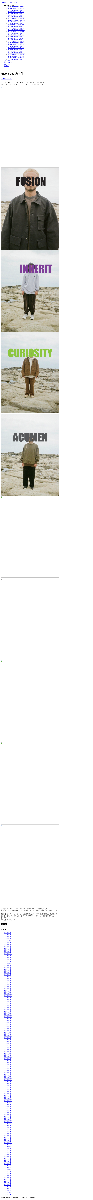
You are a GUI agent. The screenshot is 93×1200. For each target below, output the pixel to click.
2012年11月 (8, 1190)
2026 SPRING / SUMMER (16, 8)
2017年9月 (7, 1082)
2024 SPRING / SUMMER (16, 15)
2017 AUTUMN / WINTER (16, 36)
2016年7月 (7, 1108)
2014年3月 (7, 1160)
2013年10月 (8, 1169)
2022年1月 (7, 990)
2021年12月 (8, 992)
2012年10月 (8, 1192)
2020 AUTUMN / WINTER (16, 26)
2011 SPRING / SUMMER (16, 57)
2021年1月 (7, 1011)
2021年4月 (7, 1005)
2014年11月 (8, 1145)
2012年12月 (8, 1188)
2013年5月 (7, 1179)
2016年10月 (8, 1103)
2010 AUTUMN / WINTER (16, 59)
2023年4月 (7, 969)
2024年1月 (7, 961)
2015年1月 (7, 1141)
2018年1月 (7, 1074)
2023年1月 (7, 975)
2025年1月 (7, 952)
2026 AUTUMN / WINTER (16, 7)
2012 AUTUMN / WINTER (16, 53)
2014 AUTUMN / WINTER (16, 46)
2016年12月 (8, 1099)
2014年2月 (7, 1162)
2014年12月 (8, 1143)
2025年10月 (8, 940)
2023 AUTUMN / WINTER (16, 17)
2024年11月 (8, 954)
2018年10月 (8, 1057)
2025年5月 (7, 948)
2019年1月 (7, 1051)
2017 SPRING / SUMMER (16, 38)
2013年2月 (7, 1185)
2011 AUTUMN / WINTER (16, 56)
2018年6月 (7, 1064)
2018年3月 (7, 1070)
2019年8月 (7, 1040)
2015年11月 (8, 1122)
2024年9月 (7, 956)
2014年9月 (7, 1148)
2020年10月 (8, 1017)
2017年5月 (7, 1089)
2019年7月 (7, 1041)
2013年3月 (7, 1183)
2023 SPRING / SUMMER (16, 18)
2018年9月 (7, 1059)
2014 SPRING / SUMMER (16, 48)
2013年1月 (7, 1187)
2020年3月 (7, 1026)
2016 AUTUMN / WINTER (16, 39)
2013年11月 (8, 1167)
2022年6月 (7, 982)
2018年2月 (7, 1072)
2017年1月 (7, 1097)
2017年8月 (7, 1083)
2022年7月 (7, 980)
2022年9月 (7, 978)
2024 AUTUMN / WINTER (16, 13)
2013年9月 (7, 1171)
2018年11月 (8, 1055)
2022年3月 (7, 986)
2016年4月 (7, 1112)
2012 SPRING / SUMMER (16, 54)
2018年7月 (7, 1062)
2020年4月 (7, 1024)
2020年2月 (7, 1028)
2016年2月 (7, 1116)
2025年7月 (7, 946)
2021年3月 (7, 1007)
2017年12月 (8, 1076)
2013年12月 (8, 1166)
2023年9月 (7, 965)
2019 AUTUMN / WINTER (16, 30)
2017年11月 (8, 1078)
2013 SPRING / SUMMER (16, 51)
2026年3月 (7, 938)
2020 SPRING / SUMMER (16, 28)
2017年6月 (7, 1087)
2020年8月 (7, 1020)
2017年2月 (7, 1095)
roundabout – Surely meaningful (10, 2)
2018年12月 (8, 1053)
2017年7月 (7, 1085)
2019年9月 (7, 1038)
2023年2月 (7, 973)
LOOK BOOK (6, 79)
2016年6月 (7, 1110)
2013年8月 (7, 1173)
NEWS (6, 66)
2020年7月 (7, 1022)
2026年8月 (7, 933)
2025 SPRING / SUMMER (16, 12)
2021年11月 (8, 994)
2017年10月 (8, 1080)
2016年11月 (8, 1101)
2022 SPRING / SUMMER (16, 21)
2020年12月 (8, 1013)
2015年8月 (7, 1127)
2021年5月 (7, 1003)
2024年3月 (7, 959)
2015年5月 (7, 1133)
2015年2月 (7, 1139)
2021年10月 (8, 996)
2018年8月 (7, 1061)
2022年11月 (8, 977)
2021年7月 (7, 1001)
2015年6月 (7, 1131)
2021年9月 (7, 998)
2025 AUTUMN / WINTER (16, 10)
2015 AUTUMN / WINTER (16, 43)
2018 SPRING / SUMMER (16, 35)
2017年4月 (7, 1091)
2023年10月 (8, 963)
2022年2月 (7, 988)
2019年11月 (8, 1034)
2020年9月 (7, 1019)
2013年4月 (7, 1181)
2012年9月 (7, 1194)
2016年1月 (7, 1118)
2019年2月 (7, 1049)
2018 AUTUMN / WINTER (16, 33)
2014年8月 (7, 1150)
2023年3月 (7, 971)
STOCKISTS (8, 62)
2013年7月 (7, 1175)
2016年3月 (7, 1114)
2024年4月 (7, 957)
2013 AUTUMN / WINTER (16, 49)
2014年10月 (8, 1146)
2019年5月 (7, 1043)
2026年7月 (7, 935)
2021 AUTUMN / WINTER (16, 23)
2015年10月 (8, 1124)
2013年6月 (7, 1177)
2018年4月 (7, 1068)
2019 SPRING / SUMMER (16, 31)
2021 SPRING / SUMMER (16, 25)
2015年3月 (7, 1137)
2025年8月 (7, 944)
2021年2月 (7, 1009)
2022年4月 (7, 984)
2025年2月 (7, 950)
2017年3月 (7, 1093)
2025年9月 (7, 942)
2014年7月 (7, 1152)
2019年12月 (8, 1032)
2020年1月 (7, 1030)
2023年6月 (7, 967)
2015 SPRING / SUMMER (16, 44)
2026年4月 (7, 936)
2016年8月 (7, 1106)
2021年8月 (7, 999)
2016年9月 (7, 1104)
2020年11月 (8, 1015)
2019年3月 (7, 1047)
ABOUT (7, 61)
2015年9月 (7, 1125)
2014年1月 (7, 1164)
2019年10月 (8, 1036)
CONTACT (7, 64)
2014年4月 (7, 1158)
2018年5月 (7, 1066)
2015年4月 (7, 1135)
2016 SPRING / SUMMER (16, 41)
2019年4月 (7, 1045)
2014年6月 (7, 1154)
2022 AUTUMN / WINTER (16, 20)
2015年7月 (7, 1129)
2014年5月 (7, 1156)
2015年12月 (8, 1120)
